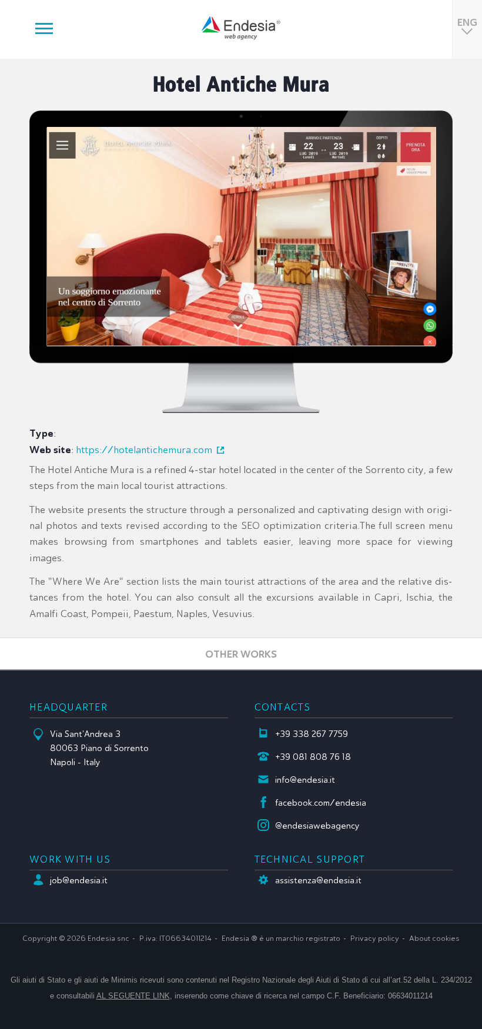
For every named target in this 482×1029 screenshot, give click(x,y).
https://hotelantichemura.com (144, 450)
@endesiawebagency (317, 825)
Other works (241, 654)
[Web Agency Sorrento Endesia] (241, 28)
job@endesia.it (79, 880)
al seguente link (133, 995)
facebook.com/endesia (320, 802)
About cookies (434, 938)
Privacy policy (374, 938)
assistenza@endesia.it (318, 880)
